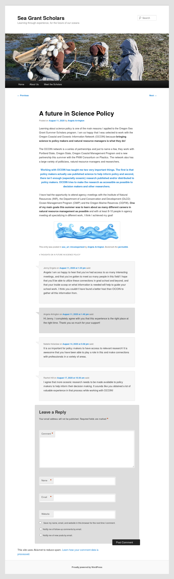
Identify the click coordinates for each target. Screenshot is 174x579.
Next (152, 95)
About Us (34, 84)
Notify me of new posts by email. (58, 535)
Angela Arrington (76, 120)
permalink (123, 246)
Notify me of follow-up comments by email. (62, 529)
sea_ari (65, 246)
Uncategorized (77, 246)
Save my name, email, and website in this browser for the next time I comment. (79, 522)
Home (21, 84)
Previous (23, 95)
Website (45, 513)
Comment (47, 433)
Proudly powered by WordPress (87, 567)
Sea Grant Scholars (41, 17)
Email (46, 497)
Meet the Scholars (53, 84)
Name (46, 480)
